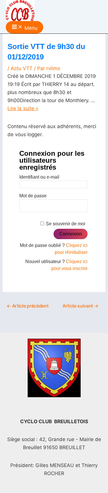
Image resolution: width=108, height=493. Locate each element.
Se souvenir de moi (65, 223)
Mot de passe (33, 195)
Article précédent (27, 306)
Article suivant (80, 306)
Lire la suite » (22, 108)
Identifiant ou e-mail (39, 177)
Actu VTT (22, 68)
